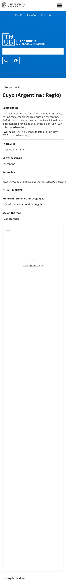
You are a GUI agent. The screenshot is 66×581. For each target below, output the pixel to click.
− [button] (8, 234)
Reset (16, 60)
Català (18, 15)
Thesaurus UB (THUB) (23, 39)
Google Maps (11, 218)
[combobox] (33, 51)
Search (6, 60)
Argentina (9, 164)
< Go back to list (11, 87)
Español (31, 15)
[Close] (60, 5)
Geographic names (15, 149)
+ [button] (8, 228)
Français (46, 15)
